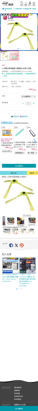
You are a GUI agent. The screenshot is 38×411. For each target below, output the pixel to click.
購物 (25, 5)
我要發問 (24, 116)
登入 (29, 5)
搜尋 (21, 5)
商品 (33, 5)
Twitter (16, 245)
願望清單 (16, 116)
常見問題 (17, 393)
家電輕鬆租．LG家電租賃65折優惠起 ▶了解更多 (20, 9)
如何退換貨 (17, 399)
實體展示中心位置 (20, 404)
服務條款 (17, 390)
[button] (34, 141)
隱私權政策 (17, 387)
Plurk (22, 245)
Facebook (11, 245)
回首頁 (7, 3)
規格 (3, 96)
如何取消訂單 (18, 396)
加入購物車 (19, 408)
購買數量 (5, 102)
